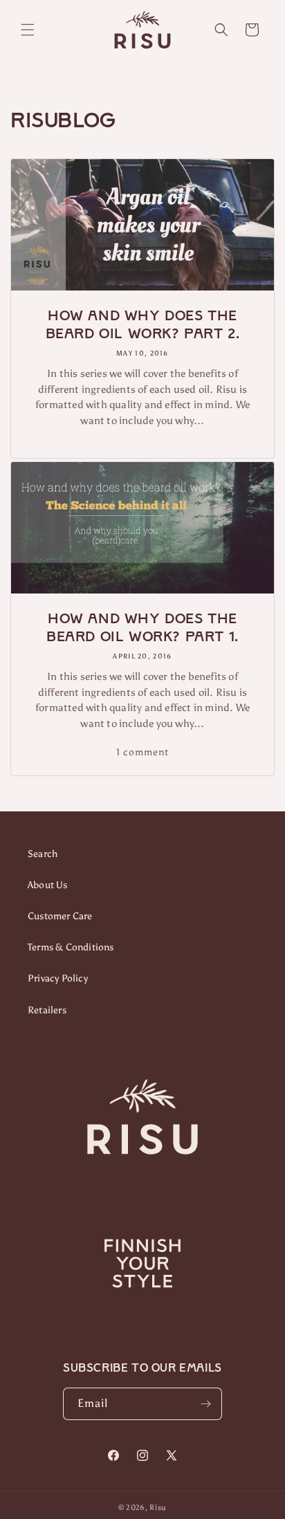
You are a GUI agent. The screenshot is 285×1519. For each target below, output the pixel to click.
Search (42, 854)
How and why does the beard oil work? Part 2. (143, 324)
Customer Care (60, 916)
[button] (27, 30)
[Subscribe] (206, 1404)
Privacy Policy (58, 978)
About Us (48, 885)
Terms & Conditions (71, 947)
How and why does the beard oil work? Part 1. (142, 627)
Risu (158, 1507)
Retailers (47, 1010)
